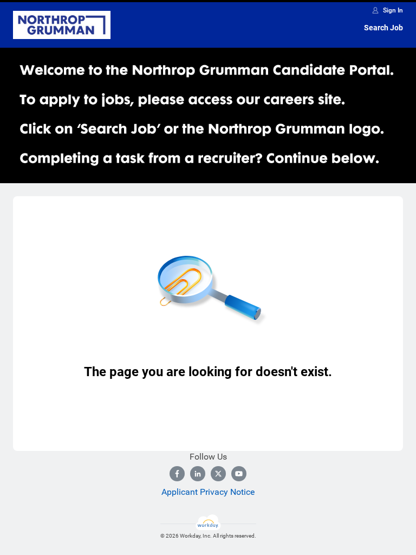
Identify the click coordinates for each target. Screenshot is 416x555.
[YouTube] (238, 473)
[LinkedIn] (197, 473)
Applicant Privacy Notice (208, 492)
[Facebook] (177, 473)
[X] (218, 473)
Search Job (383, 27)
